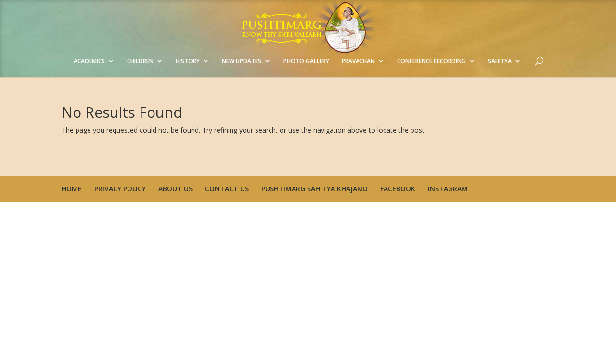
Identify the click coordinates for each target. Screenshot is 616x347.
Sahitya (500, 61)
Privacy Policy (120, 188)
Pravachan (358, 61)
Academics (89, 61)
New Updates (241, 61)
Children (140, 61)
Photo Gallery (306, 61)
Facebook (397, 188)
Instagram (448, 188)
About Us (175, 188)
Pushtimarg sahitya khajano (314, 188)
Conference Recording (431, 61)
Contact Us (227, 188)
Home (72, 188)
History (188, 61)
